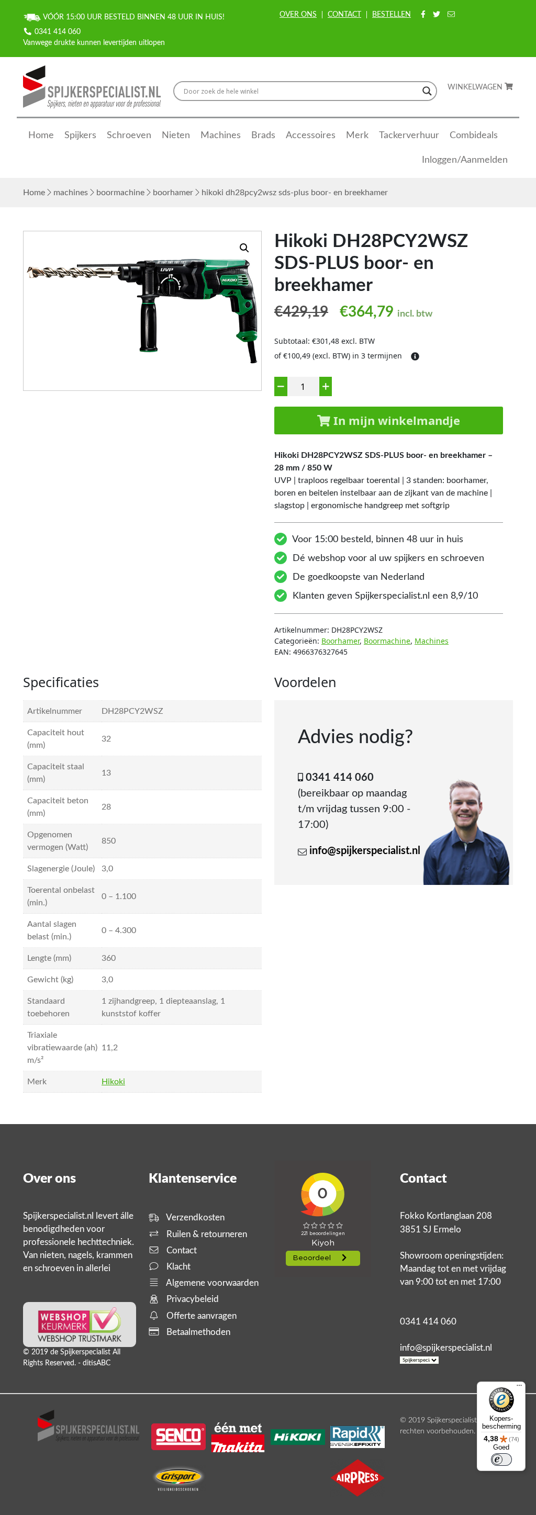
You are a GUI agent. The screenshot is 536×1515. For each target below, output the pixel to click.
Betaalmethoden (197, 1332)
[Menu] (519, 1388)
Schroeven (129, 135)
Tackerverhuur (409, 135)
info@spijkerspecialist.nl (364, 851)
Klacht (177, 1266)
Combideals (474, 135)
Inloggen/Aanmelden (465, 160)
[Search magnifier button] (427, 91)
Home (41, 135)
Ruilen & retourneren (205, 1234)
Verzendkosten (194, 1217)
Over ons (298, 14)
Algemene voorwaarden (211, 1282)
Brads (263, 135)
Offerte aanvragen (200, 1315)
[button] (244, 248)
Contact (344, 14)
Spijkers (80, 135)
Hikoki (113, 1082)
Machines (220, 135)
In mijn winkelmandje (395, 420)
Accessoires (311, 135)
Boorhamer (173, 192)
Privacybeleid (191, 1299)
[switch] (501, 1459)
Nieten (176, 135)
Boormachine (120, 192)
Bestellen (391, 14)
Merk (357, 135)
